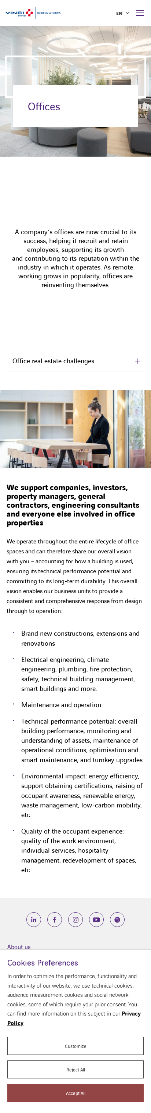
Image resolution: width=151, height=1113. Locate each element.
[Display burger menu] (141, 13)
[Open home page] (32, 12)
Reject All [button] (75, 1069)
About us (18, 946)
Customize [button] (75, 1046)
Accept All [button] (75, 1093)
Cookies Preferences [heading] (42, 962)
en (119, 13)
